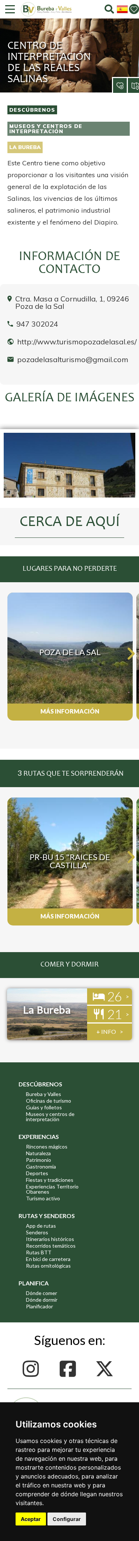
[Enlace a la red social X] (106, 1368)
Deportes (37, 1173)
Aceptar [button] (31, 1519)
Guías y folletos (44, 1107)
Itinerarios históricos (50, 1239)
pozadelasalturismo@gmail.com (72, 359)
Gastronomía (41, 1166)
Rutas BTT (39, 1252)
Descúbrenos (32, 110)
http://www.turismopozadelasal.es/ (77, 341)
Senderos (37, 1232)
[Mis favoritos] (134, 9)
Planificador (39, 1306)
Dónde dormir (41, 1299)
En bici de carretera (48, 1259)
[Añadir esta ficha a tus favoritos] (113, 80)
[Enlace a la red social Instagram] (32, 1368)
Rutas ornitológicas (48, 1265)
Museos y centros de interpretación (45, 129)
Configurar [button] (67, 1519)
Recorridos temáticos (51, 1245)
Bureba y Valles (43, 1094)
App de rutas (41, 1226)
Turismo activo (43, 1198)
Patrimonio (38, 1160)
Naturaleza (38, 1153)
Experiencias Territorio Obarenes (52, 1189)
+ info (106, 1031)
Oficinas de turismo (48, 1100)
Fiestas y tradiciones (49, 1180)
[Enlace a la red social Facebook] (69, 1368)
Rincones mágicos (46, 1146)
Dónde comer (41, 1293)
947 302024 (37, 324)
